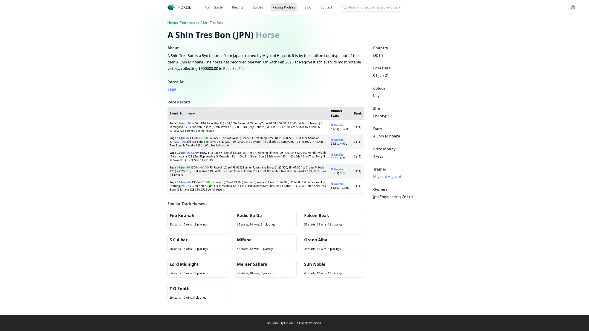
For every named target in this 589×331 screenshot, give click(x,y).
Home (172, 22)
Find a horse (188, 22)
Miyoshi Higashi (387, 176)
